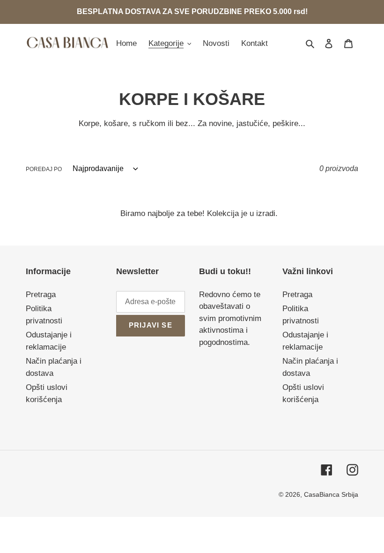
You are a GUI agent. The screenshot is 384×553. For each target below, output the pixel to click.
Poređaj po (44, 169)
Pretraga (41, 294)
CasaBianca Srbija (331, 494)
